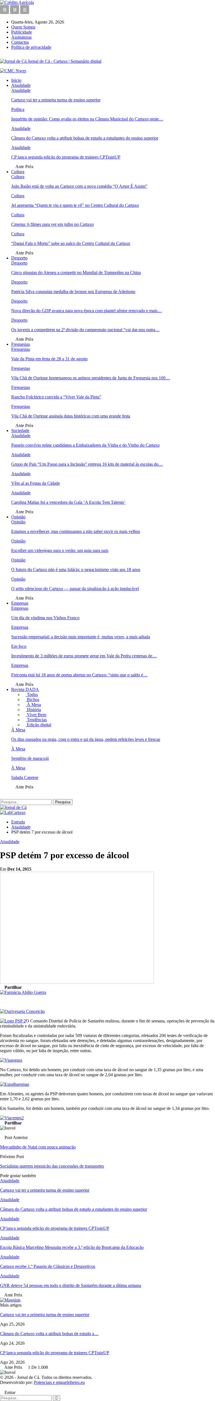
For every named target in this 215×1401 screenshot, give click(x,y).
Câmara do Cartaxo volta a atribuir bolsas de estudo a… (49, 1333)
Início (16, 80)
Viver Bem (36, 714)
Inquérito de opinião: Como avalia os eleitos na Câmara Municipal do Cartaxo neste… (87, 119)
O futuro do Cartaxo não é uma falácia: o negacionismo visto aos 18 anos (75, 569)
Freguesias (20, 344)
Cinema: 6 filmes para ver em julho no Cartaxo (52, 224)
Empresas (19, 603)
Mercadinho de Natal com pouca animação (38, 1147)
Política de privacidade (31, 47)
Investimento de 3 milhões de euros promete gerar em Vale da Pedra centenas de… (84, 655)
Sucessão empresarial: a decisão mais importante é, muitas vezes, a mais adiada (80, 636)
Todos (32, 694)
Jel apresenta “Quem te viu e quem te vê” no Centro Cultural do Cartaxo (75, 205)
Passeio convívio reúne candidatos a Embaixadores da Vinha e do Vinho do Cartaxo (85, 445)
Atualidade (21, 85)
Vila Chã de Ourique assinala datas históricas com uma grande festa (70, 416)
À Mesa (33, 704)
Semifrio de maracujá (30, 758)
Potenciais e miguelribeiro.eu (59, 1382)
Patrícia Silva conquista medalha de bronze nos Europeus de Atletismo (73, 291)
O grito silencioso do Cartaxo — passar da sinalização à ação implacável (75, 588)
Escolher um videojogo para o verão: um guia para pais (59, 550)
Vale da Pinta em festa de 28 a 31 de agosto (49, 358)
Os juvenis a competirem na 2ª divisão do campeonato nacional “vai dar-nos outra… (85, 329)
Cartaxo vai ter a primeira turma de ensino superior (56, 100)
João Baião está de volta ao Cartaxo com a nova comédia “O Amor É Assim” (79, 186)
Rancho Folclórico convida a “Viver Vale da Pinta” (56, 397)
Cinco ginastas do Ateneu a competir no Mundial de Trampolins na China (76, 272)
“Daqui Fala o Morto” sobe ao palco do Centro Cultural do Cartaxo (70, 243)
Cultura (17, 171)
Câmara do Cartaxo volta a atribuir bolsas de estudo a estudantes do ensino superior (84, 138)
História (33, 709)
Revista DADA (25, 689)
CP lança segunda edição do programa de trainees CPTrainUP (65, 157)
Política (17, 109)
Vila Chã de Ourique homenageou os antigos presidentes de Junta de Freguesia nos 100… (90, 377)
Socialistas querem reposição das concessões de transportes (52, 1166)
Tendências (36, 719)
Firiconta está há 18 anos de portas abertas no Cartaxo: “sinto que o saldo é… (79, 674)
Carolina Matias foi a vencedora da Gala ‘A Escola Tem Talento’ (68, 502)
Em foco (18, 646)
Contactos (20, 42)
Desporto (19, 258)
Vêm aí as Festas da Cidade (35, 483)
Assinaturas (21, 37)
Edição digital (38, 724)
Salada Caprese (24, 777)
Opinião (18, 516)
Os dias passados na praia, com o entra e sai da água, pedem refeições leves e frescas (85, 739)
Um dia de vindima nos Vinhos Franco (45, 617)
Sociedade (20, 430)
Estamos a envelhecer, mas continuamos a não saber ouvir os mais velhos (75, 531)
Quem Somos (23, 27)
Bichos (32, 699)
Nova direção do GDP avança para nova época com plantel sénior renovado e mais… (86, 310)
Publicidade (21, 32)
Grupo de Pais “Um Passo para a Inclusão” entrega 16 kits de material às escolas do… (87, 464)
